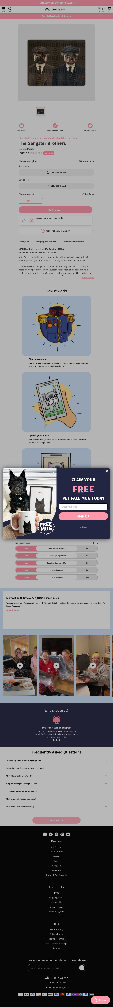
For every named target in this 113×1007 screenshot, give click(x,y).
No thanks (83, 527)
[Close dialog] (107, 471)
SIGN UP (83, 516)
